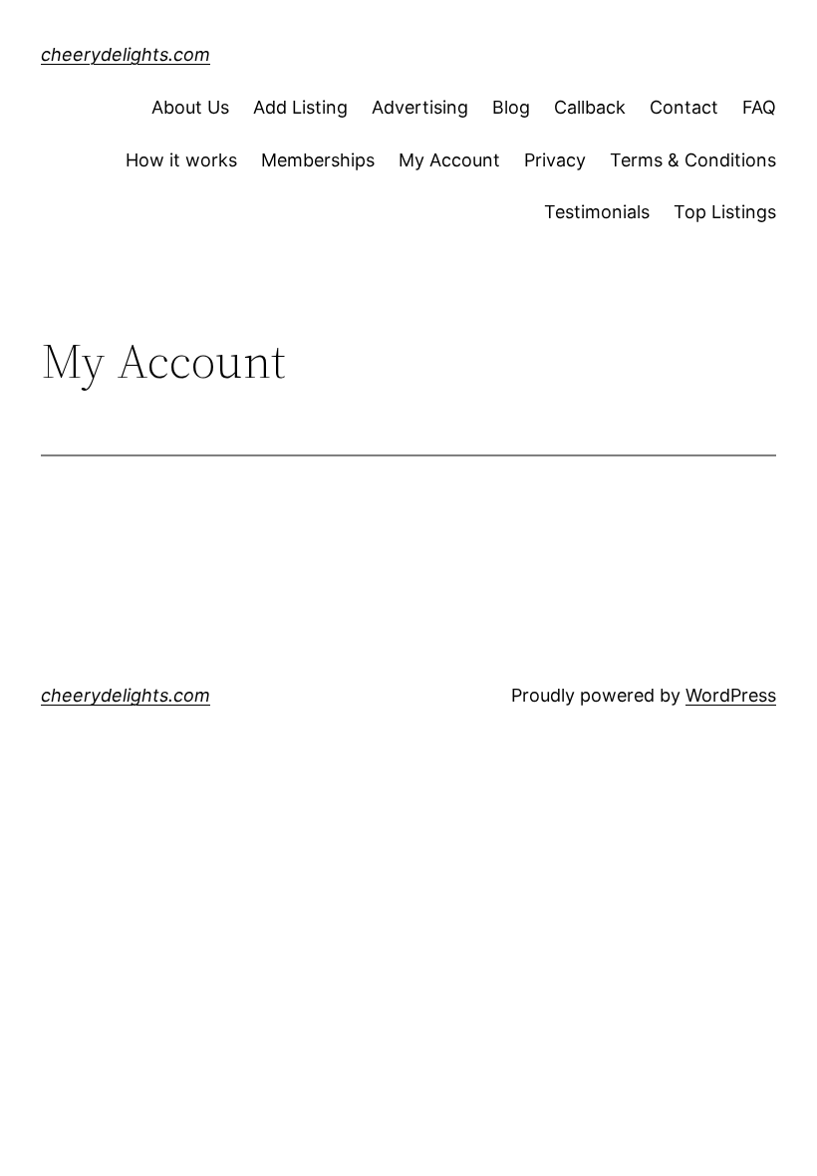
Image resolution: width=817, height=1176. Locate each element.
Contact (684, 107)
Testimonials (597, 211)
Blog (511, 107)
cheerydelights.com (125, 54)
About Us (190, 107)
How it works (181, 159)
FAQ (759, 107)
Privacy (555, 159)
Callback (590, 107)
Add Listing (300, 107)
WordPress (730, 695)
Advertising (420, 107)
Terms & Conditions (693, 159)
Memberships (318, 159)
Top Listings (725, 211)
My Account (449, 159)
